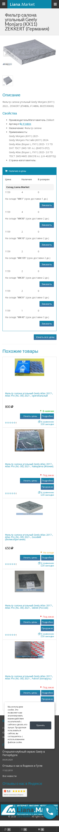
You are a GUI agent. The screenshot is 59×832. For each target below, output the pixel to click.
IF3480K (26, 123)
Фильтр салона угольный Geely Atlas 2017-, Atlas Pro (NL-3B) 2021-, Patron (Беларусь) (29, 677)
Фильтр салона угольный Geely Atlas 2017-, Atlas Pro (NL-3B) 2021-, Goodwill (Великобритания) (29, 537)
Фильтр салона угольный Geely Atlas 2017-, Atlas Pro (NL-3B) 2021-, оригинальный (29, 394)
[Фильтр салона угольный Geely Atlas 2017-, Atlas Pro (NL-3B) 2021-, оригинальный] (29, 367)
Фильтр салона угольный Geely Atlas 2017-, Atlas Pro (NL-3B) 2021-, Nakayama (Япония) (29, 465)
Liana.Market (23, 816)
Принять (40, 725)
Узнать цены (30, 416)
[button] (50, 812)
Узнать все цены (45, 337)
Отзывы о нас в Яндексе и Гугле (22, 766)
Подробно (47, 416)
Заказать (47, 205)
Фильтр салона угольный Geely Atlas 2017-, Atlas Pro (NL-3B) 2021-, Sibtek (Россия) (29, 606)
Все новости (9, 776)
